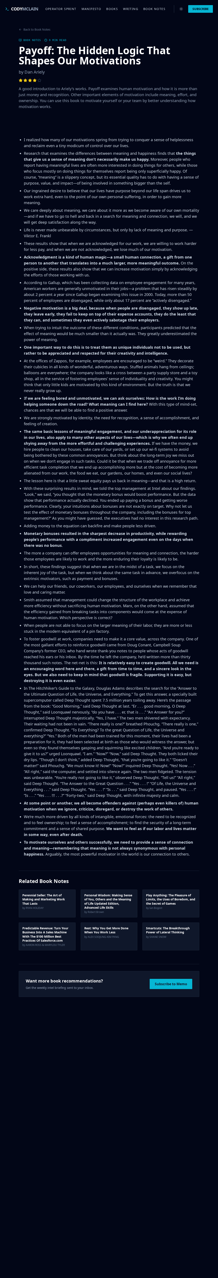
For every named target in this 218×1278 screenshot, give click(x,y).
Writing (130, 9)
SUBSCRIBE (200, 9)
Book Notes (154, 9)
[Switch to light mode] (181, 9)
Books (112, 9)
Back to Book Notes (36, 29)
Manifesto (91, 9)
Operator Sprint (60, 9)
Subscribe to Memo (171, 984)
